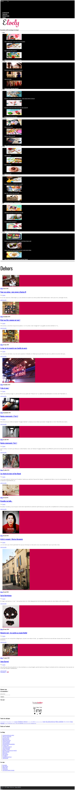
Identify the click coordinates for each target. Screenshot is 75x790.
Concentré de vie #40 (7, 164)
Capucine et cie (6, 740)
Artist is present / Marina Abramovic (11, 539)
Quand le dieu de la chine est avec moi (10, 50)
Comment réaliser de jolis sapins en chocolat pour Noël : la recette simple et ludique (17, 250)
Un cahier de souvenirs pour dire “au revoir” (11, 230)
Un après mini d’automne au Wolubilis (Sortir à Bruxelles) (13, 184)
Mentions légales (5, 16)
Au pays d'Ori (5, 737)
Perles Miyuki (14, 723)
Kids (3, 203)
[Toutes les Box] (37, 703)
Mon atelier (59, 721)
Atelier (3, 89)
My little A (5, 755)
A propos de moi (5, 12)
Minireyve (4, 753)
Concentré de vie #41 (7, 155)
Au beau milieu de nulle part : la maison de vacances (12, 202)
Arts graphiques (3, 721)
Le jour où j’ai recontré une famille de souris (13, 348)
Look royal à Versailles (7, 79)
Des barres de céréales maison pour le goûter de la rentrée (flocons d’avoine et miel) (17, 241)
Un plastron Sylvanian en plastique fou (10, 221)
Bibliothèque (4, 118)
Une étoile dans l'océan (8, 770)
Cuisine (3, 232)
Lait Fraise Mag (6, 748)
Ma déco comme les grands (9, 750)
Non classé (6, 723)
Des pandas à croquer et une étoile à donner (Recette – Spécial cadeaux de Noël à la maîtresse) (19, 98)
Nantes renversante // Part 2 (9, 416)
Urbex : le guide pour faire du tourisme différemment (12, 145)
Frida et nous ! (4, 388)
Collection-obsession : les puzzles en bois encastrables (13, 59)
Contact (4, 17)
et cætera (33, 721)
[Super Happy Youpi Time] (37, 710)
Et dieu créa (5, 745)
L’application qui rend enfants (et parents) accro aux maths (13, 212)
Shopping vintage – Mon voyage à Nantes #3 (11, 88)
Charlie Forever (6, 741)
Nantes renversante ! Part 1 (8, 443)
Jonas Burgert (4, 661)
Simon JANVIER (18, 787)
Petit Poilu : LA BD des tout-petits (9, 136)
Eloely (3, 295)
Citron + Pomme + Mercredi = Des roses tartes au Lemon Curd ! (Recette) (16, 259)
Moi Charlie (5, 754)
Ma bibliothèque (50, 721)
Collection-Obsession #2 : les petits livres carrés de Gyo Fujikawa (14, 41)
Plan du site (4, 14)
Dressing (3, 61)
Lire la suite (3, 300)
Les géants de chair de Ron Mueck (10, 473)
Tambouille (5, 758)
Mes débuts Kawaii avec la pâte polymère (10, 116)
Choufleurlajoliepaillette (8, 744)
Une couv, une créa (27, 723)
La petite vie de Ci (7, 746)
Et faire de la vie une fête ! (8, 127)
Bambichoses (5, 739)
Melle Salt (5, 767)
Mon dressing (67, 721)
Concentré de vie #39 (7, 173)
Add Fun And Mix (6, 736)
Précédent (3, 672)
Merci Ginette (5, 751)
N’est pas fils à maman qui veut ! (10, 320)
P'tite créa (10, 723)
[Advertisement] (31, 680)
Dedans (3, 146)
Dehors (3, 175)
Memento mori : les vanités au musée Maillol (13, 633)
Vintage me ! (33, 723)
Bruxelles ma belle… (6, 501)
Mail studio (5, 766)
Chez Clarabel (5, 742)
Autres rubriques (8, 721)
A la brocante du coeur (8, 735)
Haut (1, 789)
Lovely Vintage (6, 749)
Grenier (3, 32)
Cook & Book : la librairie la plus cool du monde (11, 193)
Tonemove (5, 769)
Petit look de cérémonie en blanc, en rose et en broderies (13, 70)
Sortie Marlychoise (6, 595)
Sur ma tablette (19, 723)
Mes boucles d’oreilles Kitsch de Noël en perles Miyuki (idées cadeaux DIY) (16, 107)
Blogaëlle (4, 765)
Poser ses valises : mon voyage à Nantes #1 (13, 292)
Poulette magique (6, 756)
